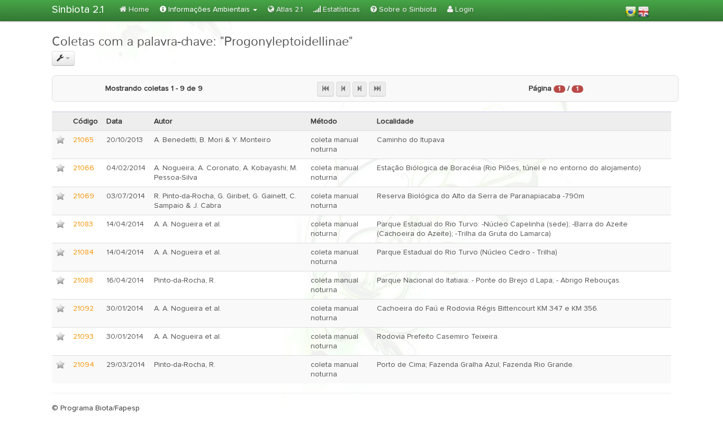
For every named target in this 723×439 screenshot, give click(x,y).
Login (463, 9)
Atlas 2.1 (288, 9)
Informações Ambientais (209, 9)
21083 (83, 224)
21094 (83, 364)
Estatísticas (340, 9)
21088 (83, 280)
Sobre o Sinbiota (407, 9)
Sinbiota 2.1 (78, 9)
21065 (83, 140)
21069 (83, 196)
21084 (83, 252)
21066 (83, 168)
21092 (83, 308)
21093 (83, 336)
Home (137, 9)
